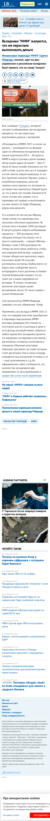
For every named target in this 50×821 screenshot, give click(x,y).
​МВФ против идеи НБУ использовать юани (22, 625)
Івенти (5, 706)
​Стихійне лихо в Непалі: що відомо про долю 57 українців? (31, 22)
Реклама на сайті (10, 703)
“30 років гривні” (28, 10)
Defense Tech (9, 10)
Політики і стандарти (12, 712)
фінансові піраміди (15, 421)
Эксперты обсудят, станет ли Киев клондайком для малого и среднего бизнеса (23, 686)
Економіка (17, 33)
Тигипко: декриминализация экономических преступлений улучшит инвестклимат (23, 669)
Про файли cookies (11, 815)
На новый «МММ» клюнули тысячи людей (22, 386)
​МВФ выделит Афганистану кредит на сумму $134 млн (23, 611)
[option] (25, 22)
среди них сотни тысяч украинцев (21, 375)
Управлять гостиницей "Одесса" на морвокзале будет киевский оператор (23, 598)
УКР (40, 4)
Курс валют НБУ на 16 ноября (18, 573)
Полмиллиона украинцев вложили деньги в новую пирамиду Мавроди (22, 409)
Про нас (5, 700)
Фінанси (28, 33)
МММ (34, 421)
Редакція (6, 709)
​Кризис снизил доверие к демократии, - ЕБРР (24, 638)
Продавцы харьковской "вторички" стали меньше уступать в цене (25, 585)
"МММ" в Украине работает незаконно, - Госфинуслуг (24, 398)
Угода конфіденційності (13, 715)
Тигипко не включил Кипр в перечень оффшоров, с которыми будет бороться (23, 560)
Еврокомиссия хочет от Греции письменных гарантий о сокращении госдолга (22, 653)
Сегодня (24, 126)
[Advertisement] (25, 449)
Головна (5, 33)
